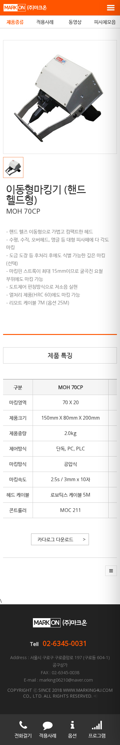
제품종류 (15, 21)
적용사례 (45, 21)
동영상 (75, 21)
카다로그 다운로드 (55, 539)
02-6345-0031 (65, 643)
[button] (14, 167)
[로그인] (95, 696)
